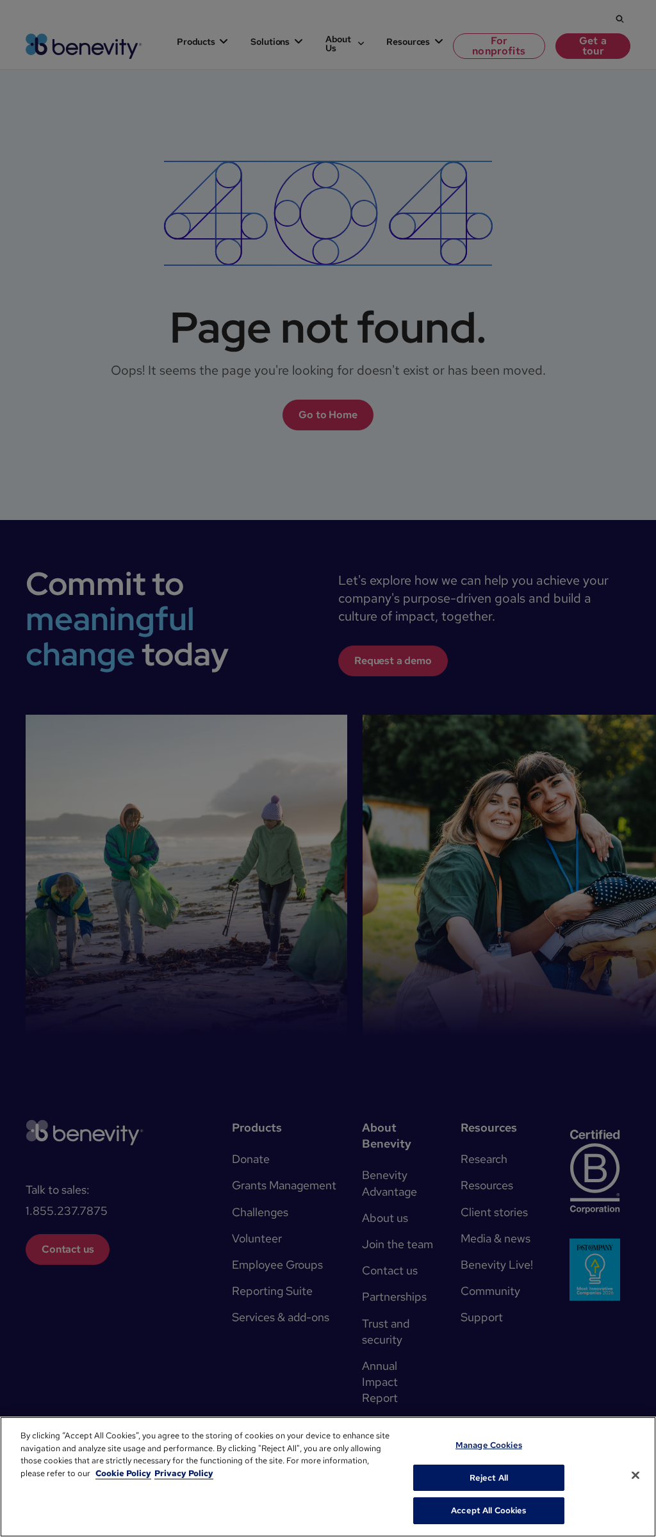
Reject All (489, 1477)
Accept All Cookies (488, 1510)
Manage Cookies (488, 1445)
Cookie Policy (123, 1473)
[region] (328, 1477)
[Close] (635, 1475)
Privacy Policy (183, 1473)
